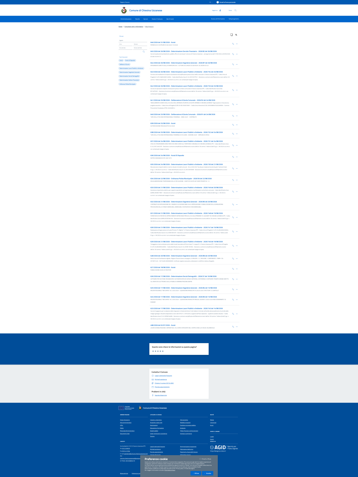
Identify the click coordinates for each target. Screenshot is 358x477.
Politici (122, 428)
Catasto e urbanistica (156, 420)
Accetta (209, 473)
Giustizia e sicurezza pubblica (188, 425)
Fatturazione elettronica (186, 449)
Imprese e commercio (186, 434)
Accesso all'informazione (218, 19)
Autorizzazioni (154, 425)
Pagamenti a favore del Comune (189, 452)
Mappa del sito (124, 473)
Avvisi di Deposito (130, 60)
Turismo (152, 436)
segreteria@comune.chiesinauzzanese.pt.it (136, 454)
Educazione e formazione (157, 428)
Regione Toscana (124, 2)
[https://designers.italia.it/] (224, 447)
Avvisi (121, 60)
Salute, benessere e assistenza (158, 434)
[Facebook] (219, 10)
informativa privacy (170, 470)
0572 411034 (126, 451)
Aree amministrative (125, 423)
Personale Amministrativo (127, 431)
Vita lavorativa (184, 420)
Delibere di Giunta (124, 64)
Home (120, 26)
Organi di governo (125, 420)
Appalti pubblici (154, 431)
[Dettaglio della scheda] (236, 43)
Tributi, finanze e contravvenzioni (189, 431)
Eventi (212, 439)
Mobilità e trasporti (185, 423)
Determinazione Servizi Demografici (129, 76)
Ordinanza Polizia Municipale (127, 84)
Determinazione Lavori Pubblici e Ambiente (131, 68)
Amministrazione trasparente (188, 447)
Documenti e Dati (124, 434)
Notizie (212, 420)
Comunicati (213, 423)
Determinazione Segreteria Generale (130, 72)
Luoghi (212, 437)
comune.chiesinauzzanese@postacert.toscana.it (133, 458)
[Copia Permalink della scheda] (232, 43)
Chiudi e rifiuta (207, 459)
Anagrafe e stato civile (156, 423)
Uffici (121, 425)
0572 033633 (126, 448)
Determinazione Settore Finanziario (129, 80)
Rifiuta (198, 473)
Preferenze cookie (137, 473)
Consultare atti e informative (133, 26)
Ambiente (182, 428)
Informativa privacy (185, 455)
